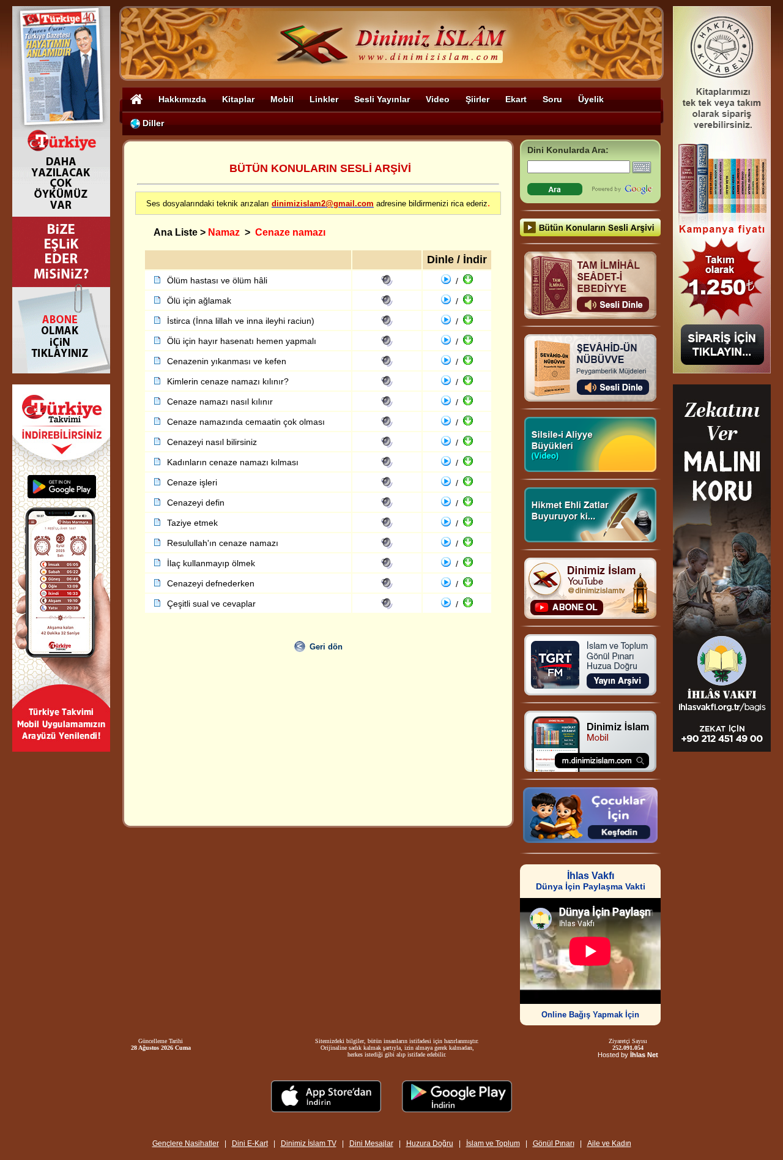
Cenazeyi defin (196, 502)
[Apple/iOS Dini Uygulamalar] (326, 1109)
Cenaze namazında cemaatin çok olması (246, 422)
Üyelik (591, 99)
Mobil (282, 99)
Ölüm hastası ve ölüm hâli (217, 280)
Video (438, 99)
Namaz (224, 232)
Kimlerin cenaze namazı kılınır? (228, 381)
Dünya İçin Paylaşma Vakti (590, 881)
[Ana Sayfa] (136, 99)
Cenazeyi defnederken (210, 583)
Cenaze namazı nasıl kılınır (220, 401)
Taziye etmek (192, 523)
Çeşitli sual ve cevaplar (211, 603)
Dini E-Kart (250, 1143)
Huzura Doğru (429, 1143)
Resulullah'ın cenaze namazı (222, 543)
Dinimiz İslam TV (308, 1143)
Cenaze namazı (290, 232)
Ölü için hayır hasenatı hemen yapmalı (241, 341)
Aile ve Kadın (609, 1143)
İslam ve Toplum (493, 1143)
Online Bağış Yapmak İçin (590, 1014)
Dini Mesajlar (371, 1143)
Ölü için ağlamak (199, 300)
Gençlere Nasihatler (185, 1143)
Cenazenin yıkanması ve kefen (226, 361)
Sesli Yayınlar (382, 99)
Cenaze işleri (192, 482)
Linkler (324, 99)
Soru (552, 99)
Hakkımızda (182, 99)
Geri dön (326, 646)
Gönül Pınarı (553, 1143)
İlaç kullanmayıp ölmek (211, 563)
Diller (152, 123)
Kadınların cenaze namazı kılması (233, 462)
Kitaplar (238, 99)
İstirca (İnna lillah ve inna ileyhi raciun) (240, 321)
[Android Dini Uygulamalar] (457, 1109)
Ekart (516, 99)
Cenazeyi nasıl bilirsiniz (212, 442)
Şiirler (477, 99)
